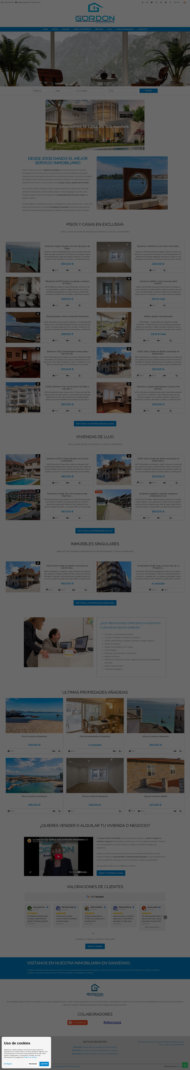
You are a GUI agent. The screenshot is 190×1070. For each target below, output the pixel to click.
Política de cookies (30, 1057)
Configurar (8, 1064)
